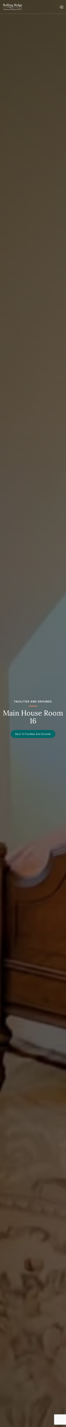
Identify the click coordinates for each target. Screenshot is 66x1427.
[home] (13, 7)
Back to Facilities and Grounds (33, 734)
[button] (61, 6)
